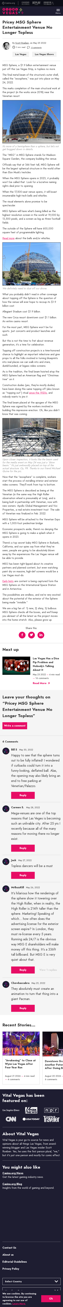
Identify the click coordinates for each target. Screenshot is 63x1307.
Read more (8, 238)
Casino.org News (12, 1173)
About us (8, 1255)
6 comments (36, 47)
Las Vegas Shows (44, 54)
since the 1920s (38, 393)
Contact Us (9, 1248)
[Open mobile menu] (58, 10)
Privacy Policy (10, 1269)
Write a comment (15, 725)
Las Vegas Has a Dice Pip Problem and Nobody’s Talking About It (46, 664)
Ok (51, 1298)
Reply (23, 795)
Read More (40, 683)
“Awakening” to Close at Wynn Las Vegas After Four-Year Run (20, 1064)
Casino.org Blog (12, 1184)
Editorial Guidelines (14, 1262)
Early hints (8, 581)
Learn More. (19, 1303)
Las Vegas (20, 54)
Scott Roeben (22, 43)
